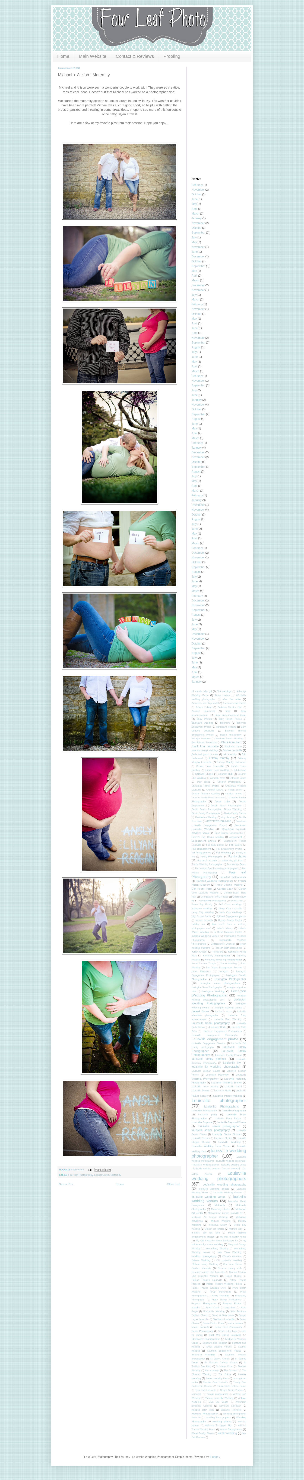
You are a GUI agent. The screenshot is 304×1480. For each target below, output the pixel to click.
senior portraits (200, 1327)
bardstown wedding (226, 727)
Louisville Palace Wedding (227, 1095)
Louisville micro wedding (205, 1086)
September (198, 232)
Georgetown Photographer (212, 900)
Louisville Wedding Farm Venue (211, 1146)
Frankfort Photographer (233, 877)
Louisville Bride (217, 1027)
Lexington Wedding (213, 991)
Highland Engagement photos (231, 916)
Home (63, 56)
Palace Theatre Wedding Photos (224, 1284)
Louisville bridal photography (211, 1023)
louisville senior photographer (219, 1126)
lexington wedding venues (228, 1007)
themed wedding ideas (217, 1378)
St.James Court (224, 1366)
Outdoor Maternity (201, 1268)
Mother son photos (214, 1229)
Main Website (92, 56)
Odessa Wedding (201, 1260)
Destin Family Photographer (206, 813)
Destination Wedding (206, 817)
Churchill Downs (214, 789)
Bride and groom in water (205, 754)
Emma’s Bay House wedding (208, 837)
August (196, 347)
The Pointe (224, 1374)
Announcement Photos (234, 703)
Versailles (196, 1394)
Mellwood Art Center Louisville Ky (225, 1213)
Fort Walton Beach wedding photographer (216, 868)
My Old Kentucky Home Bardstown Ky (217, 1240)
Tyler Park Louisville (205, 1390)
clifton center (235, 789)
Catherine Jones (237, 778)
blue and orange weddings (205, 750)
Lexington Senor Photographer (207, 987)
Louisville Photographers (221, 1106)
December (198, 256)
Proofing (171, 56)
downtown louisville (218, 821)
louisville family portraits (209, 1058)
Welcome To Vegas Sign (218, 1425)
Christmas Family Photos (205, 786)
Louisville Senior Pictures (227, 1134)
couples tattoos (233, 793)
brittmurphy (77, 1169)
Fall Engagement (201, 848)
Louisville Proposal (202, 1122)
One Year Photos (232, 1264)
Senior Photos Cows (213, 1323)
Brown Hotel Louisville (210, 766)
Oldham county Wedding (205, 1264)
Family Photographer (211, 856)
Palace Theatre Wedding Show (209, 1288)
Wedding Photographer (205, 1413)
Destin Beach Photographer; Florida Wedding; (217, 809)
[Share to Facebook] (106, 1170)
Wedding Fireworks (231, 1409)
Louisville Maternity (217, 1074)
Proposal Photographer (204, 1303)
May (194, 203)
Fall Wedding (223, 852)
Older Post (173, 1184)
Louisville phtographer (233, 1110)
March (195, 213)
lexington (223, 971)
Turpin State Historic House (231, 1386)
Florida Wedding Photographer (207, 864)
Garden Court (225, 888)
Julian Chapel (199, 951)
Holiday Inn (198, 924)
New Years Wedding (229, 1252)
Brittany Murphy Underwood (231, 762)
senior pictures (235, 1323)
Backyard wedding (202, 722)
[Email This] (96, 1170)
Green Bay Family (202, 904)
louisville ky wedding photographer (216, 1066)
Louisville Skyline (223, 1138)
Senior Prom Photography (228, 1327)
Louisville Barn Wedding (227, 1019)
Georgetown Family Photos (214, 896)
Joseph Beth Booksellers (229, 948)
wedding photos (222, 1421)
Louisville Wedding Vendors (227, 1192)
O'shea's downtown (232, 1256)
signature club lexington (214, 1343)
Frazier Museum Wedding (229, 884)
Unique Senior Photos (231, 1390)
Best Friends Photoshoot (204, 742)
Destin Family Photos (235, 813)
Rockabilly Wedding (213, 1311)
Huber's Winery (225, 928)
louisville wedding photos (214, 1188)
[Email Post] (89, 1169)
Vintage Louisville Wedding (219, 1398)
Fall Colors (235, 844)
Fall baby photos (215, 845)
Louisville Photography (204, 1110)
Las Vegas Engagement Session (224, 967)
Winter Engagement (231, 1429)
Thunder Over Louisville (215, 1382)
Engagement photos (204, 840)
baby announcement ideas (230, 715)
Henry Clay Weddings (230, 912)
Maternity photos (220, 1209)
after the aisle (232, 699)
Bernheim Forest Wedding (229, 738)
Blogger (214, 1456)
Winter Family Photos (203, 1433)
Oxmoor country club (230, 1268)
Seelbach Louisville (224, 1319)
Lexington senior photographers (220, 983)
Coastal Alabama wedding (206, 793)
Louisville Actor (223, 1011)
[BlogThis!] (99, 1170)
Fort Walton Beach (236, 864)
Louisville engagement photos (215, 1039)
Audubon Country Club (230, 707)
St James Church (219, 1358)
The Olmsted (230, 1370)
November (198, 189)
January (197, 218)
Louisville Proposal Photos (231, 1122)
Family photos (237, 856)
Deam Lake (222, 801)
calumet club (225, 773)
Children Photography (229, 782)
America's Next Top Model (205, 703)
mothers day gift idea (206, 1232)
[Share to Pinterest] (109, 1170)
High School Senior (201, 916)
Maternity (116, 1174)
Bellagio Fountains (201, 738)
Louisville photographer (219, 1100)
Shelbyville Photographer (206, 1338)
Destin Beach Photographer (226, 805)
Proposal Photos (232, 1303)
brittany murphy (219, 758)
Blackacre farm (233, 746)
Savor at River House (223, 1315)
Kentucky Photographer (216, 955)
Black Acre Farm (231, 742)
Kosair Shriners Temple (204, 963)
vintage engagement (217, 1394)
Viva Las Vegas (218, 1402)
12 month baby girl (202, 691)
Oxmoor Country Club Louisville (208, 1272)
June (195, 199)
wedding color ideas (203, 1409)
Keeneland (218, 951)
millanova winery (218, 1224)
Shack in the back (227, 1331)
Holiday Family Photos (230, 920)
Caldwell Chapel (204, 773)
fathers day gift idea (232, 860)
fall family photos (201, 852)
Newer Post (66, 1184)
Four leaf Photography (80, 1174)
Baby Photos (204, 718)
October (196, 194)
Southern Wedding (203, 1354)
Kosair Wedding (228, 963)
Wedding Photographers (218, 1417)
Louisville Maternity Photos (226, 1082)
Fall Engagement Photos (229, 848)
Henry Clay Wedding (203, 912)
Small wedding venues (219, 1346)
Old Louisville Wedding (229, 1260)
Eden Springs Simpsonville (229, 833)
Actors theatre (222, 695)
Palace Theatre (233, 1276)
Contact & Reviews (135, 56)
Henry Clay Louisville (230, 908)
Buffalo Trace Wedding (217, 770)
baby (228, 711)
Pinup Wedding (220, 1295)
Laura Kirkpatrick (201, 971)
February (197, 184)
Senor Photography (202, 1331)
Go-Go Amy (236, 900)
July (194, 237)
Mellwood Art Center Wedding (209, 1217)
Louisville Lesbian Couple (206, 1071)
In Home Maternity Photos (228, 932)
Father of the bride (207, 860)
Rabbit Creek (213, 1307)
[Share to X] (103, 1170)
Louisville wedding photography (224, 1184)
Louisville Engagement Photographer (222, 1031)
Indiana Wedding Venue (205, 935)
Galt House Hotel (202, 888)
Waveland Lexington (230, 1405)
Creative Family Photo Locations (208, 797)
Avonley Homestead (203, 711)
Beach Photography (231, 734)
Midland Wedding (220, 1221)
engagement (235, 837)
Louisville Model (233, 1086)
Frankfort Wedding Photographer (214, 880)
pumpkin (196, 1307)
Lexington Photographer (230, 979)
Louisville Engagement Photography (215, 1035)
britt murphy (230, 754)
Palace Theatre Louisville (207, 1279)
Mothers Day (235, 1229)
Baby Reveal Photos (230, 719)
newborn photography (204, 1256)
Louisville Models (201, 1090)
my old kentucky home (233, 1236)
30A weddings (224, 691)
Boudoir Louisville (232, 750)
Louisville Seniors (201, 1138)
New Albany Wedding (217, 1248)
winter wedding (227, 1433)
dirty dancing (228, 817)
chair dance (203, 782)
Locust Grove (101, 1174)
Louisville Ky (232, 1062)
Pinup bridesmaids (220, 1291)
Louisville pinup (207, 1114)
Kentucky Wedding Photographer (223, 959)
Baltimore (225, 722)
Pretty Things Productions (226, 1299)
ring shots (230, 1307)
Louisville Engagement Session (208, 1043)
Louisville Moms (222, 1090)
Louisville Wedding (229, 1142)
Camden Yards (217, 778)
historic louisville (204, 920)
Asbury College (204, 707)
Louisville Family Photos (228, 1055)
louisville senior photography (211, 1130)
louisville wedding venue (209, 1196)
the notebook (212, 1370)
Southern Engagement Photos (224, 1350)
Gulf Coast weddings (230, 904)
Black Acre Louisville (205, 746)
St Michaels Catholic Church (221, 1362)
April (194, 208)
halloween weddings (202, 908)
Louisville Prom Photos (228, 1118)
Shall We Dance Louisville (225, 1334)
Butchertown (239, 770)
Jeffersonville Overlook (223, 944)
